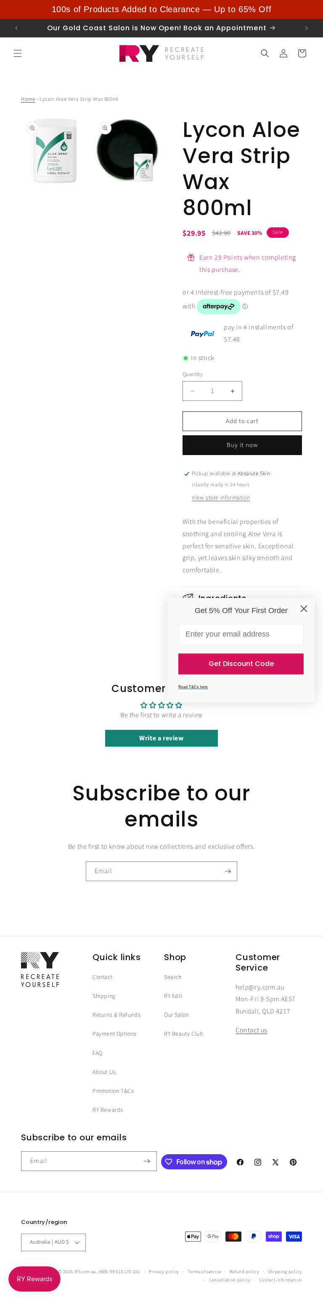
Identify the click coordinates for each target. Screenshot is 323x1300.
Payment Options (115, 1034)
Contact (102, 977)
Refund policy (244, 1271)
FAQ (98, 1053)
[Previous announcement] (16, 28)
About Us (104, 1072)
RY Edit (173, 996)
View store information (221, 498)
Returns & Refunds (116, 1015)
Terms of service (204, 1271)
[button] (17, 53)
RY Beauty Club (183, 1034)
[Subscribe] (227, 871)
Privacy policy (164, 1271)
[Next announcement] (306, 28)
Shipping (104, 996)
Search (173, 977)
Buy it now (242, 445)
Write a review (161, 738)
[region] (161, 9)
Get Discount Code (241, 663)
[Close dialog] (304, 608)
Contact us (251, 1030)
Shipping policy (285, 1271)
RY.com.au (85, 1271)
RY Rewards (108, 1110)
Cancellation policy (230, 1280)
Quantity (193, 374)
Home (28, 99)
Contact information (280, 1280)
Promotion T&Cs (113, 1091)
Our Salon (176, 1015)
